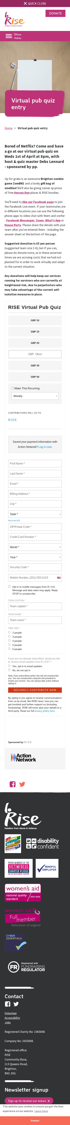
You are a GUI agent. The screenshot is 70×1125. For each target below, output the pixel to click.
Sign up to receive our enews (27, 1101)
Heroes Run (22, 193)
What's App (52, 220)
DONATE (55, 13)
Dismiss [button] (35, 1120)
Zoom (39, 220)
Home (8, 128)
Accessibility (12, 1018)
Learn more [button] (41, 1111)
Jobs (8, 1022)
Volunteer (11, 1013)
